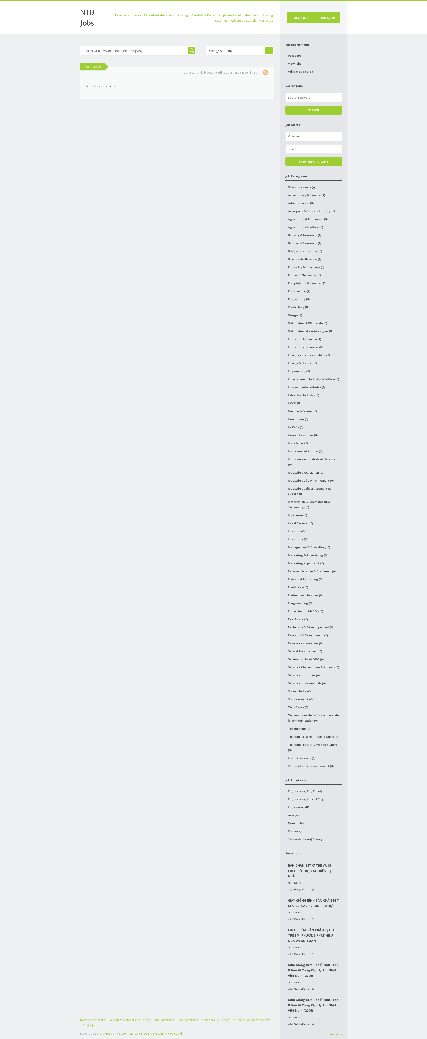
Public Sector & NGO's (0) (305, 611)
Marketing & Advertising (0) (307, 555)
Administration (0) (301, 203)
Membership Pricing (258, 15)
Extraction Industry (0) (303, 395)
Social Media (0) (299, 691)
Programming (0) (300, 603)
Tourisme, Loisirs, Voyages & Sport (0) (312, 747)
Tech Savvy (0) (298, 707)
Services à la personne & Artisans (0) (313, 667)
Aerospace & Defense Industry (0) (311, 211)
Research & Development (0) (308, 635)
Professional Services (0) (305, 595)
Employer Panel (230, 15)
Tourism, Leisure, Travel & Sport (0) (313, 737)
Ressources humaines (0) (305, 643)
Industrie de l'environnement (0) (311, 480)
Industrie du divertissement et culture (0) (309, 491)
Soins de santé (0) (300, 699)
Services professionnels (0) (307, 683)
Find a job (327, 18)
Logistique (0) (297, 539)
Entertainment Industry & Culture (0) (313, 379)
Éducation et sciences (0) (305, 347)
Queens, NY (296, 823)
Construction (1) (299, 291)
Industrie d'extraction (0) (305, 472)
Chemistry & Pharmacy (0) (306, 267)
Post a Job (266, 20)
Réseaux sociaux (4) (301, 187)
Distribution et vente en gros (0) (310, 331)
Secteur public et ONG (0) (306, 659)
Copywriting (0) (299, 299)
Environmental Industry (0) (306, 387)
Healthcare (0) (298, 419)
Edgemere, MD (298, 807)
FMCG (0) (294, 403)
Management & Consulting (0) (309, 547)
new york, (295, 815)
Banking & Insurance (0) (304, 235)
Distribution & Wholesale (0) (307, 323)
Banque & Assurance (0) (304, 243)
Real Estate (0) (298, 619)
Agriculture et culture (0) (305, 227)
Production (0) (298, 587)
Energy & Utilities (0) (302, 363)
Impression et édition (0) (305, 451)
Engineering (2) (299, 371)
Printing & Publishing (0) (305, 579)
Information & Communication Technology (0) (309, 504)
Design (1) (295, 315)
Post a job (300, 18)
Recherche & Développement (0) (310, 627)
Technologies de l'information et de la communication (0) (313, 718)
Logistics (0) (296, 531)
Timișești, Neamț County (305, 839)
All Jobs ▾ (93, 67)
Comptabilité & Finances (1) (307, 283)
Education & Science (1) (304, 339)
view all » (335, 1034)
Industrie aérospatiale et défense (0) (311, 461)
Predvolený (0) (298, 307)
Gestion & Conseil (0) (302, 411)
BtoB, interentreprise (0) (305, 251)
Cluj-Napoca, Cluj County (305, 791)
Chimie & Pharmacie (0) (304, 275)
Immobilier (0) (298, 443)
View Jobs (294, 64)
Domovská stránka (128, 15)
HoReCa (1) (295, 427)
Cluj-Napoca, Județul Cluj (305, 799)
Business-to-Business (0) (304, 259)
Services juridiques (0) (304, 675)
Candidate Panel (203, 15)
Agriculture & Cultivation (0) (308, 219)
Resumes (221, 20)
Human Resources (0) (303, 435)
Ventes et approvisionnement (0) (311, 766)
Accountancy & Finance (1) (306, 195)
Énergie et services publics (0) (309, 355)
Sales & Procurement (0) (305, 651)
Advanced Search (243, 20)
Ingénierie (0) (297, 515)
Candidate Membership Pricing (166, 15)
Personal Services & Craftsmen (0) (312, 571)
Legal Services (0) (300, 523)
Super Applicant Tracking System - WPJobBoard (150, 1033)
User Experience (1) (301, 758)
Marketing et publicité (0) (306, 563)
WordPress (104, 1033)
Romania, (294, 831)
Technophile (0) (299, 729)
